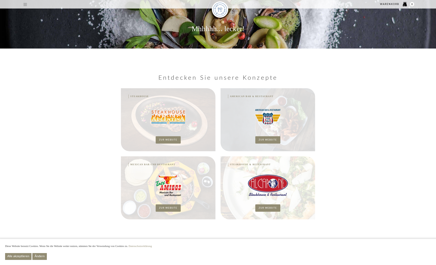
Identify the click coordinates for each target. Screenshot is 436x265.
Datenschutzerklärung (140, 246)
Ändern (40, 256)
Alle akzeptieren (18, 256)
